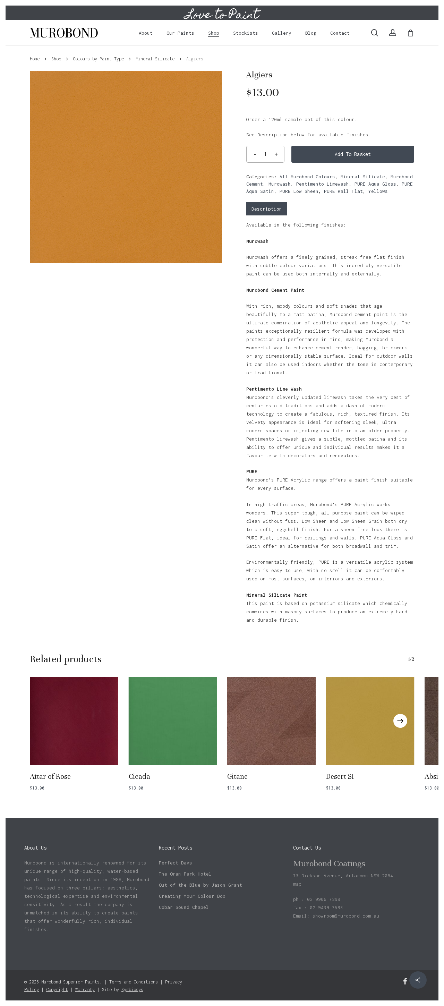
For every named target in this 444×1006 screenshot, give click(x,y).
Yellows (378, 191)
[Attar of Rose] (74, 721)
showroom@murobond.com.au (346, 916)
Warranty (85, 989)
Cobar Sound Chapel (184, 907)
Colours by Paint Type (98, 58)
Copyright (57, 989)
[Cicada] (173, 721)
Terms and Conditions (133, 981)
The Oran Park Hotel (185, 874)
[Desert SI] (370, 721)
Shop (56, 58)
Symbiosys (132, 989)
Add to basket (353, 154)
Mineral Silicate (155, 58)
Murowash (279, 184)
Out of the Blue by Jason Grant (200, 885)
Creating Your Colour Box (192, 896)
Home (35, 58)
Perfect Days (175, 863)
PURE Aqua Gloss (375, 184)
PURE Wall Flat (343, 191)
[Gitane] (271, 721)
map (297, 884)
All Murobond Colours (307, 176)
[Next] (400, 721)
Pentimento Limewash (322, 184)
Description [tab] (266, 209)
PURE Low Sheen (299, 191)
